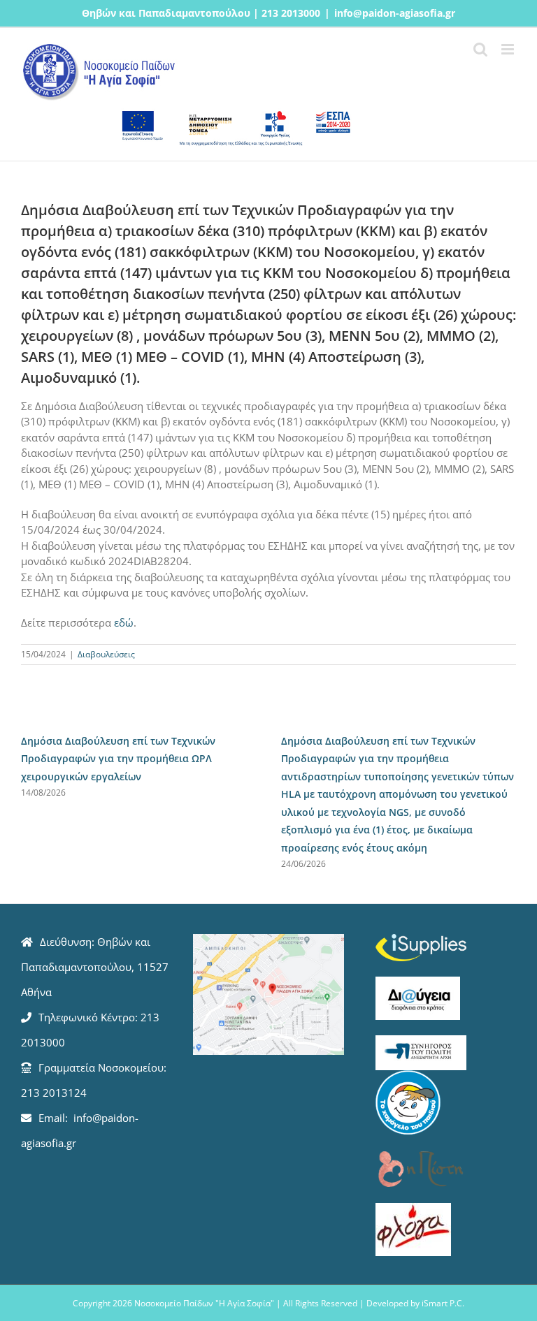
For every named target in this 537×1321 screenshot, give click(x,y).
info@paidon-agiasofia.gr (394, 13)
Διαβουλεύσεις (106, 654)
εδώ (124, 622)
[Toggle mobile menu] (508, 49)
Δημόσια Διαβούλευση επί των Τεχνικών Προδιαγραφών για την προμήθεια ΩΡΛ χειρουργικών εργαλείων (118, 758)
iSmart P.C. (443, 1303)
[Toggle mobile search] (480, 49)
